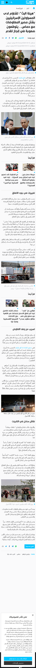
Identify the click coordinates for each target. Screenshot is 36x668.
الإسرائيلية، (22, 78)
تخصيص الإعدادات (18, 663)
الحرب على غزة (11, 554)
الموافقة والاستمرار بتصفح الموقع (18, 659)
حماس (18, 554)
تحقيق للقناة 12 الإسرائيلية (24, 348)
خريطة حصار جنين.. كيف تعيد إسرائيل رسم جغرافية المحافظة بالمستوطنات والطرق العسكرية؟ (27, 179)
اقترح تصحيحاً (30, 546)
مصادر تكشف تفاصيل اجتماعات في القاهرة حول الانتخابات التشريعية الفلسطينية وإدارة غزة (10, 316)
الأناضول (21, 38)
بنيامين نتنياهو (26, 554)
